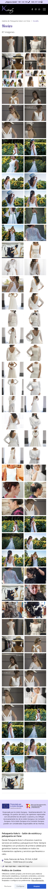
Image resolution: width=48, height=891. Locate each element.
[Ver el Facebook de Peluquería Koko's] (32, 9)
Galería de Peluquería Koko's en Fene (16, 21)
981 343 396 (10, 866)
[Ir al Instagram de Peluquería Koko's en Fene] (35, 9)
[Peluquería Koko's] (8, 9)
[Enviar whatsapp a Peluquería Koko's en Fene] (39, 9)
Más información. (37, 880)
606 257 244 (23, 866)
